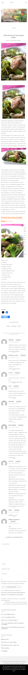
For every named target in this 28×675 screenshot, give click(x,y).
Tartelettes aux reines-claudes (8, 642)
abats (14, 28)
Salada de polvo (11, 617)
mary (10, 510)
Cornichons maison (12, 620)
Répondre (23, 355)
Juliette (3, 620)
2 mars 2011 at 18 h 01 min (14, 341)
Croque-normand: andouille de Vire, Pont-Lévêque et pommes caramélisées (15, 603)
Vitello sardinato (5, 648)
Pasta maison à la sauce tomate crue (10, 645)
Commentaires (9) (13, 322)
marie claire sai (14, 519)
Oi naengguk (4, 651)
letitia (19, 40)
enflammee (12, 425)
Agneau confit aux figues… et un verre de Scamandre (13, 599)
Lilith (11, 372)
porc (19, 326)
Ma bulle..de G (13, 355)
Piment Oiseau (4, 627)
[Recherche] (26, 2)
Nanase (11, 339)
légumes (14, 326)
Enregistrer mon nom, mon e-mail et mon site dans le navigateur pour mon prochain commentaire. (14, 582)
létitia (11, 461)
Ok (14, 672)
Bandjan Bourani (10, 614)
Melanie (11, 401)
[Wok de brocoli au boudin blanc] (13, 61)
